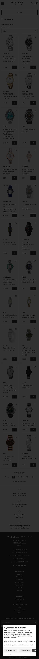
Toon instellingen (10, 650)
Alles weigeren (25, 650)
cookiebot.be (9, 654)
